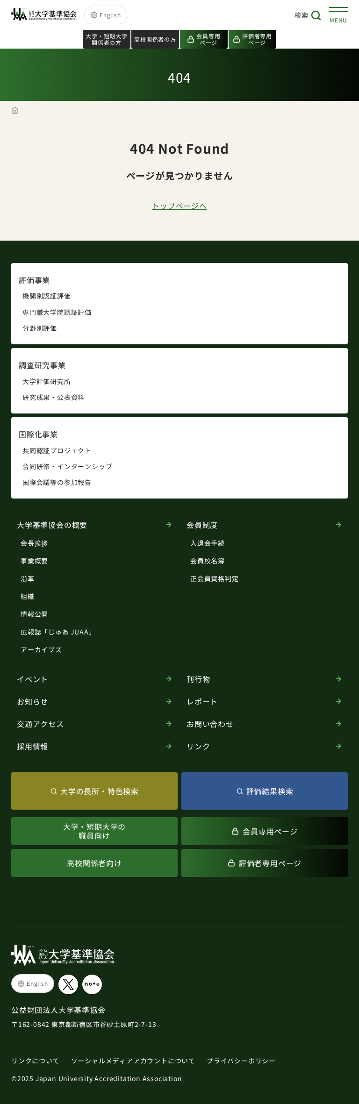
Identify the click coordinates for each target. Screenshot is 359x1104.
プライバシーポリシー (241, 1060)
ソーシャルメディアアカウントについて (133, 1060)
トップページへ (179, 205)
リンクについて (35, 1060)
